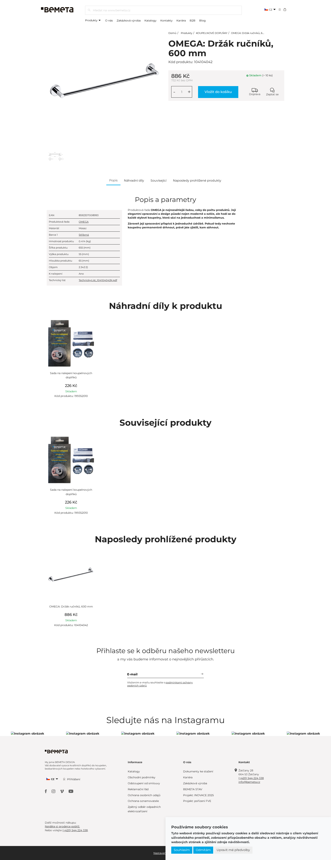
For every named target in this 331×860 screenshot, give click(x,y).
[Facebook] (46, 791)
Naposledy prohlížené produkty (197, 180)
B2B (192, 20)
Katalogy (150, 20)
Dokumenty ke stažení (198, 771)
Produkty (91, 20)
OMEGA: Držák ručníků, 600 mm (251, 33)
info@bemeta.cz (249, 782)
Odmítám (203, 850)
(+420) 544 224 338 (251, 778)
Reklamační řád (138, 789)
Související (158, 180)
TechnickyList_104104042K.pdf (98, 280)
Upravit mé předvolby (233, 850)
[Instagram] (54, 791)
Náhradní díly (134, 180)
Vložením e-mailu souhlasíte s (160, 684)
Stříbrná (84, 234)
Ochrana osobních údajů (144, 795)
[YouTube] (71, 791)
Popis (113, 180)
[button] (287, 9)
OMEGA (83, 221)
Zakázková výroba (129, 20)
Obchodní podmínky (141, 777)
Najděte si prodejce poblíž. (62, 826)
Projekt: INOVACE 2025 (198, 795)
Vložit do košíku (218, 92)
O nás (109, 20)
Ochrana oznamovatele (143, 801)
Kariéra (181, 20)
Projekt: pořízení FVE (197, 801)
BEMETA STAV (192, 789)
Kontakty (166, 20)
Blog (202, 20)
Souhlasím (182, 850)
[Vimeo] (62, 791)
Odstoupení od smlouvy (144, 783)
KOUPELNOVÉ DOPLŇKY (211, 33)
